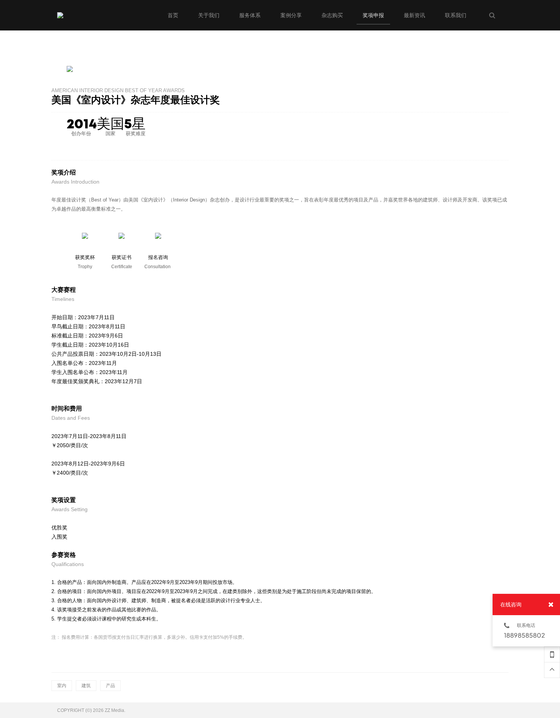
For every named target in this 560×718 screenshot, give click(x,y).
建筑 (86, 685)
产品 (110, 685)
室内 (61, 685)
